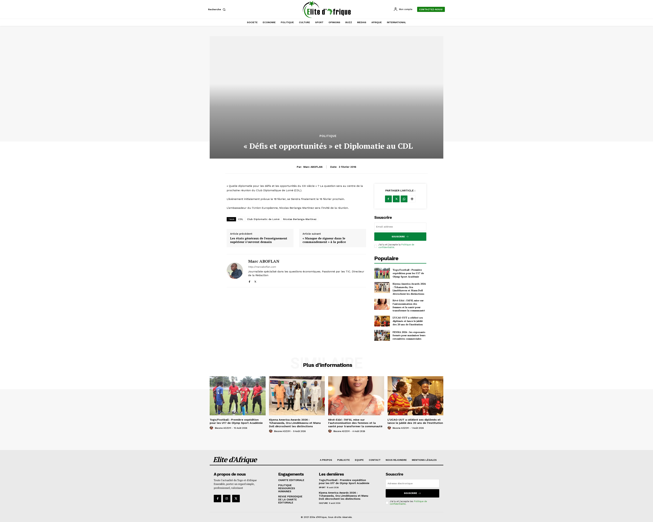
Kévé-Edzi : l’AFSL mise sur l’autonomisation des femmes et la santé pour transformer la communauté (409, 305)
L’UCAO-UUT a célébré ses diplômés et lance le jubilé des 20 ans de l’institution (408, 321)
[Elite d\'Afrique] (327, 9)
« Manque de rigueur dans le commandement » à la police (324, 240)
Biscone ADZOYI (223, 428)
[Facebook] (249, 281)
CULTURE (323, 503)
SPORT (322, 487)
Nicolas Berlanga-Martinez (300, 219)
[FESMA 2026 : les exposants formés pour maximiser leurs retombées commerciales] (382, 335)
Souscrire (398, 236)
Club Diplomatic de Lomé (263, 219)
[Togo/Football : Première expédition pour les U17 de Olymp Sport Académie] (382, 273)
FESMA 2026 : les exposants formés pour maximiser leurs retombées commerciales (409, 335)
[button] (217, 9)
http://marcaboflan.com (262, 266)
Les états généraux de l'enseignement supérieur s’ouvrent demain (258, 240)
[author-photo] (212, 428)
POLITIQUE (328, 136)
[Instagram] (226, 498)
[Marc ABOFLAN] (235, 271)
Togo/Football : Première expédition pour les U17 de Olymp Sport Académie (408, 273)
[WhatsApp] (404, 198)
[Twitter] (255, 281)
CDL (240, 219)
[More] (412, 198)
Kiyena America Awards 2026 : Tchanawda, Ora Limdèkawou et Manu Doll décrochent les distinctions (409, 288)
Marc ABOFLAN (312, 166)
